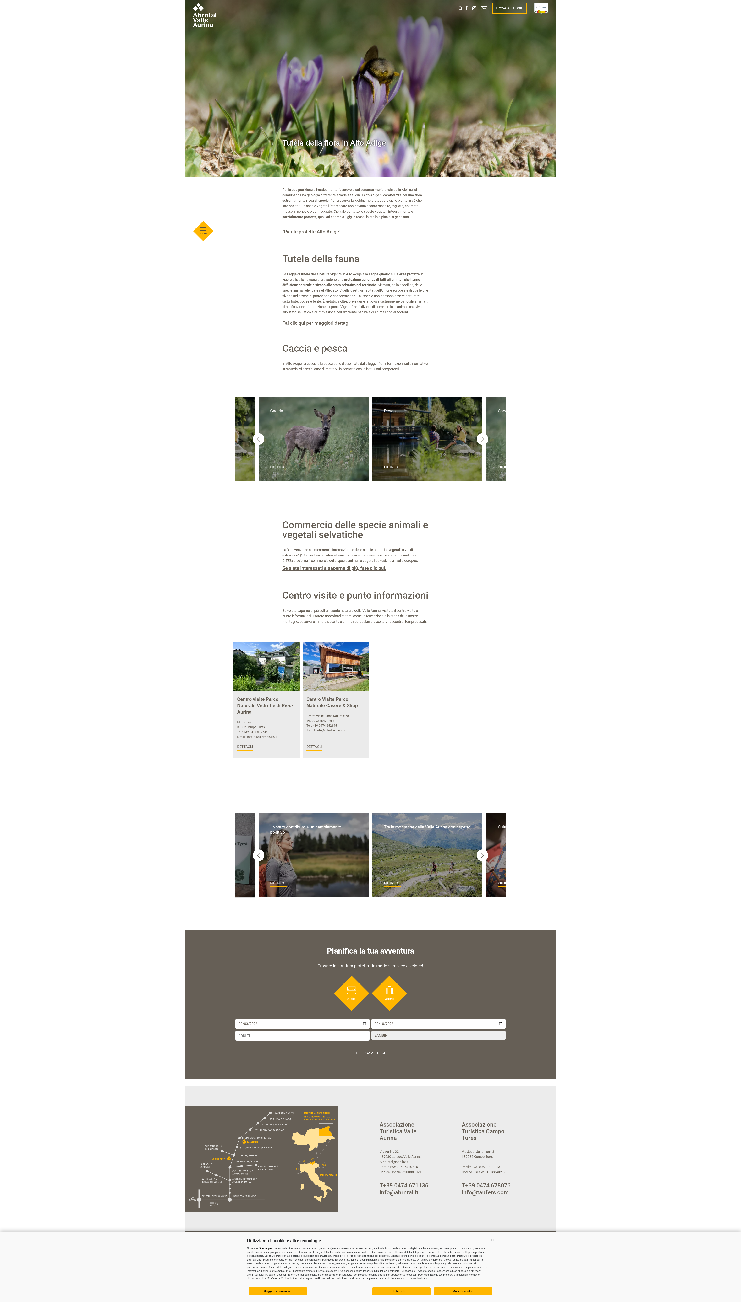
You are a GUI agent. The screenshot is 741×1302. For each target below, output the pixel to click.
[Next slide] (482, 439)
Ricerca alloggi (370, 1053)
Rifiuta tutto (401, 1291)
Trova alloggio (509, 8)
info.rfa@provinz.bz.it (262, 737)
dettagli (245, 747)
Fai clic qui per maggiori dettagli (316, 323)
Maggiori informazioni (278, 1291)
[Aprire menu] (203, 229)
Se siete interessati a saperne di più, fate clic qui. (334, 568)
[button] (492, 1239)
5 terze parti (266, 1248)
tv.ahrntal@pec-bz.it (394, 1162)
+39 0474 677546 (256, 732)
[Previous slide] (258, 439)
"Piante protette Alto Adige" (311, 231)
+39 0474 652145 (325, 725)
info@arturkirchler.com (331, 730)
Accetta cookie (463, 1291)
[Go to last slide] (258, 855)
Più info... (278, 467)
